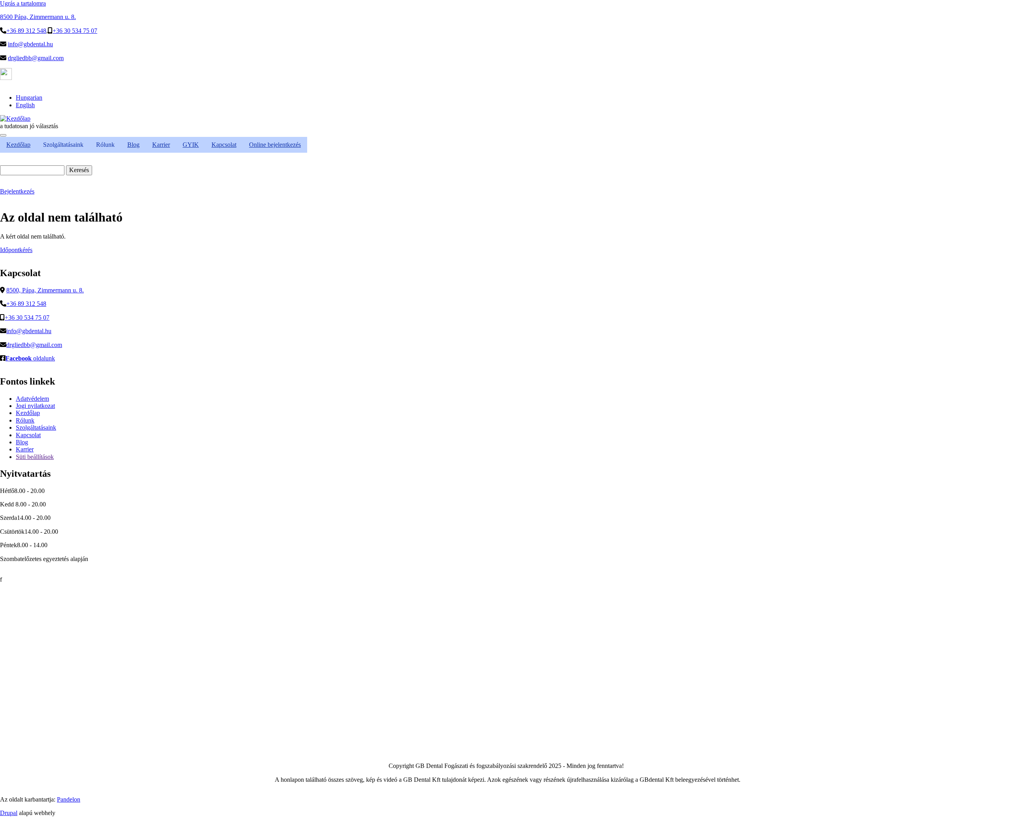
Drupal (8, 812)
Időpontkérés (16, 249)
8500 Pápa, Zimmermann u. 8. (38, 16)
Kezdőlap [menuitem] (18, 144)
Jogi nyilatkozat (35, 405)
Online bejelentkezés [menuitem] (275, 144)
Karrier (25, 449)
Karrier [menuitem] (161, 144)
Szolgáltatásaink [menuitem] (63, 144)
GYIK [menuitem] (191, 144)
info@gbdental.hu (30, 44)
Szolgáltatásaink (36, 427)
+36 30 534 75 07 (75, 30)
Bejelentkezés (17, 191)
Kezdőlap (28, 412)
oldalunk (30, 358)
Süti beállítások (35, 456)
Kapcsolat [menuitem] (223, 144)
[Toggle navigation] (3, 135)
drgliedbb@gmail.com (36, 58)
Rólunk (25, 420)
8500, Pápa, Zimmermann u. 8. (45, 290)
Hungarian (29, 97)
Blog (22, 442)
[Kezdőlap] (15, 118)
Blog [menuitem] (133, 144)
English (25, 105)
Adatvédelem (32, 398)
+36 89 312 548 (26, 30)
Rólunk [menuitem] (105, 144)
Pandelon (68, 799)
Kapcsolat (28, 435)
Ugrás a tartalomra (23, 3)
